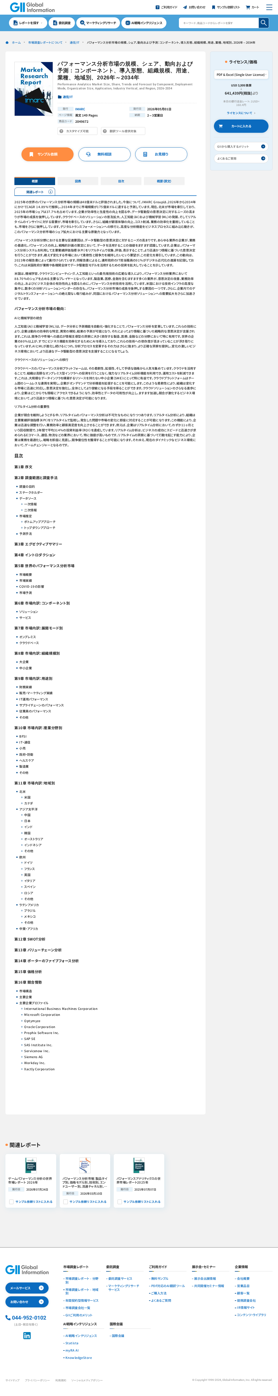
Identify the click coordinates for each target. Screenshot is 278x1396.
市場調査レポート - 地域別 (82, 1291)
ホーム (16, 42)
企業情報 (241, 1267)
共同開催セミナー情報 (209, 1286)
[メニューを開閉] (269, 7)
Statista (72, 1343)
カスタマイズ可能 (78, 132)
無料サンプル (160, 1279)
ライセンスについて (239, 113)
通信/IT (74, 42)
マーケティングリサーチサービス (123, 1288)
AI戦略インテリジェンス (81, 1336)
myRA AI (72, 1350)
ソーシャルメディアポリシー (87, 1380)
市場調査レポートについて (45, 42)
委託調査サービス (120, 1279)
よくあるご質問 (161, 1301)
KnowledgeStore (78, 1358)
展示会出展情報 (205, 1279)
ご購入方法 (158, 1293)
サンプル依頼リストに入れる (33, 1202)
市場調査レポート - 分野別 (82, 1280)
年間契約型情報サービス (82, 1301)
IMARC (80, 109)
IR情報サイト (246, 1308)
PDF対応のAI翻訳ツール (168, 1286)
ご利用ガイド (158, 1267)
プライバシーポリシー (37, 1380)
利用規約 (60, 1380)
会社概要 (243, 1279)
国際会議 (118, 1336)
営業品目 (243, 1286)
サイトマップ (12, 1380)
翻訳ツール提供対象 (124, 132)
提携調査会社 (246, 1301)
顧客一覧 (243, 1293)
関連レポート (34, 192)
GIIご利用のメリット (79, 1315)
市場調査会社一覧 (77, 1308)
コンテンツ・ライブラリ (251, 1315)
